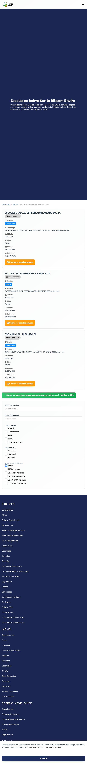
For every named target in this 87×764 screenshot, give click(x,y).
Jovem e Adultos (15, 442)
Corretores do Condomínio (13, 623)
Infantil (11, 428)
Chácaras (6, 645)
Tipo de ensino (10, 425)
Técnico (11, 439)
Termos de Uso (34, 747)
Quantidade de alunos (14, 463)
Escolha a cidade (12, 405)
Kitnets (5, 671)
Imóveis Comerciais (10, 691)
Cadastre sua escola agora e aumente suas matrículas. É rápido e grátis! (40, 395)
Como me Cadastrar (10, 714)
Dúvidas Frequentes (10, 724)
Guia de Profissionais (10, 520)
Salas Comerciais (9, 676)
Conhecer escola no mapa (21, 262)
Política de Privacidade (51, 747)
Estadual (11, 458)
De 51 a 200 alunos (16, 473)
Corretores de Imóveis (11, 597)
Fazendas (6, 681)
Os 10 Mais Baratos (10, 541)
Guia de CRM (7, 607)
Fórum (4, 515)
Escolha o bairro (12, 415)
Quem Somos (7, 709)
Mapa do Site (7, 735)
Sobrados (6, 661)
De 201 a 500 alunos (16, 476)
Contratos (6, 602)
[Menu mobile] (83, 4)
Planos (4, 729)
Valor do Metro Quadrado (12, 535)
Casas (4, 640)
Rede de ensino (11, 448)
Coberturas (6, 666)
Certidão (5, 561)
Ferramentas (7, 525)
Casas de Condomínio (11, 650)
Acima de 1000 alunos (17, 483)
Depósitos (6, 686)
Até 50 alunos (14, 469)
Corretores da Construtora (13, 617)
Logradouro (7, 582)
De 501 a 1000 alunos (17, 480)
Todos (10, 466)
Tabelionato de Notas (11, 576)
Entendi (43, 759)
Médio (10, 435)
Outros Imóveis (8, 696)
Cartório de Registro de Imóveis (15, 571)
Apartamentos (8, 635)
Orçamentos (7, 546)
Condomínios (7, 510)
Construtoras (7, 612)
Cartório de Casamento (12, 566)
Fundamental (13, 432)
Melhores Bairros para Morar (13, 530)
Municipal (12, 454)
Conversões (7, 592)
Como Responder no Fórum (13, 719)
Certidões (6, 556)
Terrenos (5, 656)
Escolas (5, 587)
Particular (12, 450)
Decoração (6, 551)
